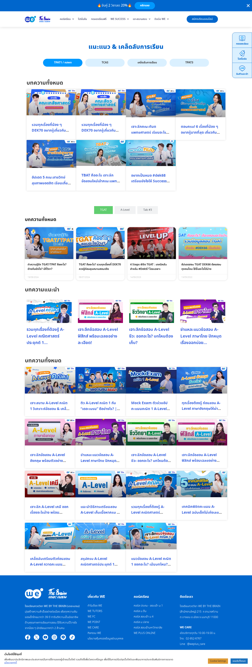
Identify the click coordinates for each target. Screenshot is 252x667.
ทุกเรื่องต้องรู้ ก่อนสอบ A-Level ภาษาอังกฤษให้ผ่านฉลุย (201, 408)
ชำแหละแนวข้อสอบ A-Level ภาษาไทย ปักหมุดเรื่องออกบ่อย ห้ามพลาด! (99, 460)
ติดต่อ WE (159, 19)
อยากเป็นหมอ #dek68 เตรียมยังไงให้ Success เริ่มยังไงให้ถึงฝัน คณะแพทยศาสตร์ (149, 184)
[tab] (62, 63)
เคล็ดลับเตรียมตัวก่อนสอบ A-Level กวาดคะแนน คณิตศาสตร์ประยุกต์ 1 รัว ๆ (50, 567)
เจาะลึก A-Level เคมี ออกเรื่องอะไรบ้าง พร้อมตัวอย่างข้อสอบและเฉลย (49, 512)
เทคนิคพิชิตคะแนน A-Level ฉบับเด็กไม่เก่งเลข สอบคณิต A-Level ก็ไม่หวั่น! (200, 515)
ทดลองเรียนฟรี (98, 19)
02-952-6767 (194, 639)
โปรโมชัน (82, 19)
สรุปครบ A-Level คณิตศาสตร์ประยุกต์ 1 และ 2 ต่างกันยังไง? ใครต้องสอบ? (98, 567)
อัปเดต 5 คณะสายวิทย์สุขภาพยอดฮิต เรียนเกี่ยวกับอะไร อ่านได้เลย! (51, 183)
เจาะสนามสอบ (140, 19)
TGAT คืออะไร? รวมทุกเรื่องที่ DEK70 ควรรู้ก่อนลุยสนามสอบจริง (100, 266)
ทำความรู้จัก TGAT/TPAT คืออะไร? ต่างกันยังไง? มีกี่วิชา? (47, 266)
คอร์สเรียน (65, 19)
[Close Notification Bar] (248, 6)
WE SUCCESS (118, 19)
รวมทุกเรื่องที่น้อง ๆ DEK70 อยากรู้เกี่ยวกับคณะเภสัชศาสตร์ (49, 130)
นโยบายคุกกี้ (10, 663)
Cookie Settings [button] (218, 661)
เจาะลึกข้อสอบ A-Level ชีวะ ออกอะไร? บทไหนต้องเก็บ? (151, 336)
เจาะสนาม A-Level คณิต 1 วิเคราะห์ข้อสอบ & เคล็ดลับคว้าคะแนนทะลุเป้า (49, 408)
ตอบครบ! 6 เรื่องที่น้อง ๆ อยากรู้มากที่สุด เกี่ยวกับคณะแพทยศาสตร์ (199, 132)
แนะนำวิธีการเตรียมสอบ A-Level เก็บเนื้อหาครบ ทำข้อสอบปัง (101, 512)
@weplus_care (196, 644)
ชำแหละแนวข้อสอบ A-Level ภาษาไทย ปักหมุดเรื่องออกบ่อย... (200, 336)
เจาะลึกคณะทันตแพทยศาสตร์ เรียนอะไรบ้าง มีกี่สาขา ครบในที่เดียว (148, 135)
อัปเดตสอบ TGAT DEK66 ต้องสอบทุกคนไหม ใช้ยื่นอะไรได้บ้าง (201, 266)
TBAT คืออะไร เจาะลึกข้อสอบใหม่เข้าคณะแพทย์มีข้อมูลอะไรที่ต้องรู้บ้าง (100, 181)
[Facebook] (27, 637)
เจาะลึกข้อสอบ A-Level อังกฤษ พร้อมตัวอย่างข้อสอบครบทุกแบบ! (47, 460)
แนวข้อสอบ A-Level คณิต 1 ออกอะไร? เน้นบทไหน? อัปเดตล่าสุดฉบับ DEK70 (151, 564)
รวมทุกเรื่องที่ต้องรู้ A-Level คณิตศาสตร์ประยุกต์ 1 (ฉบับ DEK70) (150, 512)
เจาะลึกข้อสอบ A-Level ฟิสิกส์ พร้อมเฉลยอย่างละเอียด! (98, 336)
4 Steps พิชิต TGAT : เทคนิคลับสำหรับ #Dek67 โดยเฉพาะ (148, 266)
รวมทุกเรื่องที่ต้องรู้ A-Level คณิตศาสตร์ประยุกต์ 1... (45, 336)
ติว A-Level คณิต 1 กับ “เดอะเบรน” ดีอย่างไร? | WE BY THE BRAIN (99, 408)
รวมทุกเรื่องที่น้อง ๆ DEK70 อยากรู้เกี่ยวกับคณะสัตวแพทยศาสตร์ (98, 130)
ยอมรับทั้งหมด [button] (239, 661)
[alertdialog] (126, 5)
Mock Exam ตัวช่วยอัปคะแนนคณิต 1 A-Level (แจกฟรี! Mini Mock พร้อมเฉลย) (149, 411)
